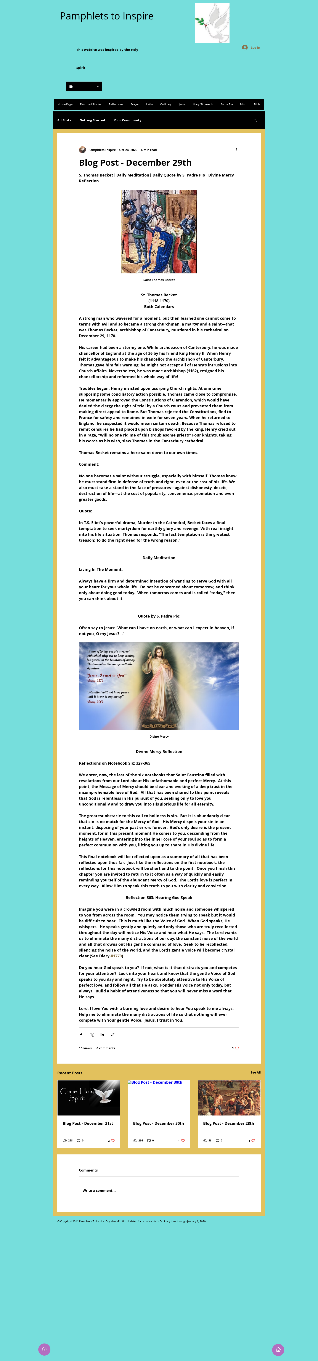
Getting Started (92, 120)
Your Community (127, 120)
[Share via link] (113, 1035)
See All (256, 1072)
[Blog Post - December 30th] (159, 1097)
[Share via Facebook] (81, 1035)
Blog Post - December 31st (88, 1123)
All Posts (64, 120)
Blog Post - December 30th (158, 1123)
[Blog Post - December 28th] (229, 1097)
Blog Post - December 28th (228, 1123)
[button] (255, 120)
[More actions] (236, 149)
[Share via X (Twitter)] (92, 1035)
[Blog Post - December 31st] (89, 1097)
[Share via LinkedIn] (102, 1035)
